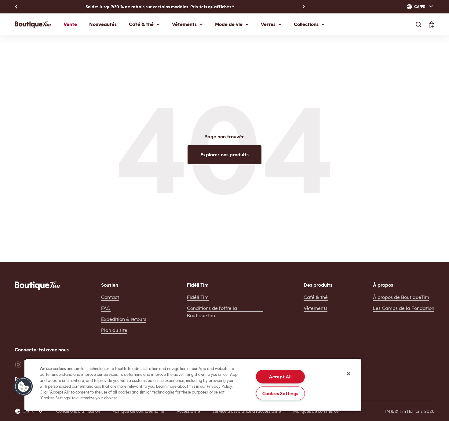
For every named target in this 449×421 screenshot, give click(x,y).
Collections (306, 24)
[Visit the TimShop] (37, 285)
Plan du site (114, 330)
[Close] (348, 373)
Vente (70, 24)
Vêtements (184, 24)
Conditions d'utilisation (78, 411)
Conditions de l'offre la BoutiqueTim (212, 312)
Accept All (280, 376)
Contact (110, 297)
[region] (192, 385)
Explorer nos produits (224, 154)
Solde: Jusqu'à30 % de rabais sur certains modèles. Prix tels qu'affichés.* (160, 6)
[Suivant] (303, 7)
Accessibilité (188, 411)
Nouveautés (103, 24)
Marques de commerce (316, 411)
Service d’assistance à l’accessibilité (246, 411)
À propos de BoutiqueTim (401, 297)
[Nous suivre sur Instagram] (18, 364)
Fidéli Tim (198, 297)
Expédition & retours (123, 319)
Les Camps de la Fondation (403, 308)
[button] (23, 386)
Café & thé (141, 24)
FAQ (106, 308)
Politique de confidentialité (138, 411)
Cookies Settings (280, 393)
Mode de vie (229, 24)
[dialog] (420, 6)
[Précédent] (16, 7)
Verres (268, 24)
